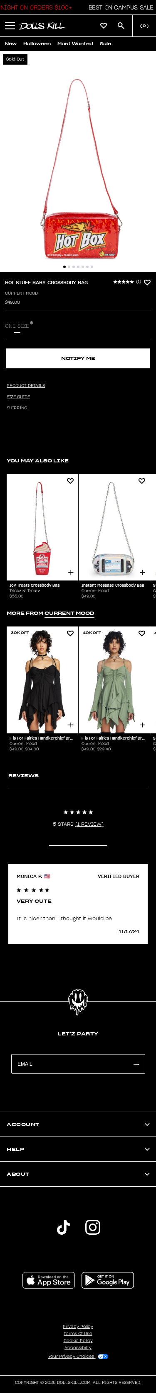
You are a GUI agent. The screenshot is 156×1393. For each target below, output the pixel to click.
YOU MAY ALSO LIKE (38, 460)
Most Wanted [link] (75, 43)
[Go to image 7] (92, 267)
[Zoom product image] (78, 161)
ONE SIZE (17, 326)
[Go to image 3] (73, 267)
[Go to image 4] (78, 267)
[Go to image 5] (83, 267)
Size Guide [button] (18, 397)
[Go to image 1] (64, 267)
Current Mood (21, 293)
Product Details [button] (26, 386)
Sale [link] (105, 43)
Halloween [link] (37, 43)
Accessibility (78, 1348)
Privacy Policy (78, 1327)
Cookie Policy (78, 1341)
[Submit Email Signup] (136, 1064)
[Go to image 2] (69, 267)
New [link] (11, 43)
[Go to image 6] (87, 267)
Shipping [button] (17, 408)
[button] (119, 7)
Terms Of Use (78, 1334)
